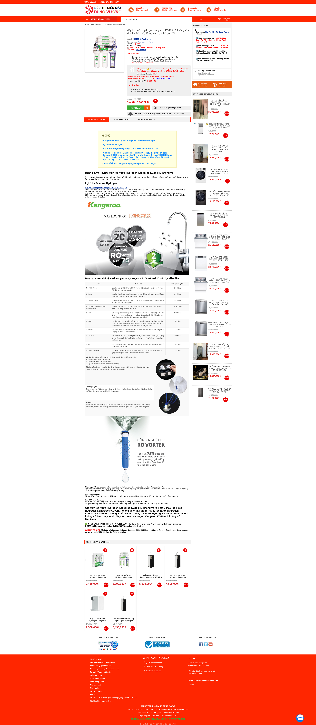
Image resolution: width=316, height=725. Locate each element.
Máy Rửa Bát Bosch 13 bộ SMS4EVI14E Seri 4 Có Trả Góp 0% (219, 324)
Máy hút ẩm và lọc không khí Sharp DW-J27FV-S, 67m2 (219, 215)
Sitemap (193, 685)
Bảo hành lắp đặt (220, 9)
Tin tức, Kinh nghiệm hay (100, 701)
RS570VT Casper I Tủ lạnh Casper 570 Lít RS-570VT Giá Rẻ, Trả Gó (219, 390)
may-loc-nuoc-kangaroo (116, 24)
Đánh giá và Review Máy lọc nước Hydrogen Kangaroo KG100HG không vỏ (129, 140)
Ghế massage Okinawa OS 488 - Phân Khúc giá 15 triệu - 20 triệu (219, 368)
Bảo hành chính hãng (169, 9)
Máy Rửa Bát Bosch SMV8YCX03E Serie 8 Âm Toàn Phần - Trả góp (219, 237)
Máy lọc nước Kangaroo (147, 42)
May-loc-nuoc (100, 24)
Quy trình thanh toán (154, 663)
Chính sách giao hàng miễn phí (170, 108)
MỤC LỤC (105, 135)
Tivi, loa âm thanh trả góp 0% (102, 662)
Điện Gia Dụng (96, 675)
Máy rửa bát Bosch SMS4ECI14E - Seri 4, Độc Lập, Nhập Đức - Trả (219, 302)
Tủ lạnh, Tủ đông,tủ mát (100, 672)
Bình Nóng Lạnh (97, 682)
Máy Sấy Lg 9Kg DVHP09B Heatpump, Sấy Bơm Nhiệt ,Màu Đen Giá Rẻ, (219, 193)
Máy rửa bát (95, 688)
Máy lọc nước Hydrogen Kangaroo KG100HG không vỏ (106, 188)
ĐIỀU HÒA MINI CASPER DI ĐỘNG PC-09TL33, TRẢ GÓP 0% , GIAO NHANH (219, 126)
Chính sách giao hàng (154, 667)
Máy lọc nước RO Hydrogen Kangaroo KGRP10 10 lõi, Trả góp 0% (124, 577)
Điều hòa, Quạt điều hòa (100, 666)
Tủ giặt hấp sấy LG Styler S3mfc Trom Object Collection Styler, (219, 148)
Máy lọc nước (141, 50)
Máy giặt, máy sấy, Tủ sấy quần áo (104, 669)
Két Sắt (93, 694)
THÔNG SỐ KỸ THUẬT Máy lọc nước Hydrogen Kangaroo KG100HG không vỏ (129, 163)
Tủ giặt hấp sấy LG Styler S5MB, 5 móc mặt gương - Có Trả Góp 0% (219, 346)
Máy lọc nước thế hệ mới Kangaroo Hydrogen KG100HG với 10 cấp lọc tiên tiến (130, 148)
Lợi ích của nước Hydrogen (112, 144)
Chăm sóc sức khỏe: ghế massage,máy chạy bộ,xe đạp (113, 698)
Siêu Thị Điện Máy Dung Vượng (217, 32)
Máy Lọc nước (96, 685)
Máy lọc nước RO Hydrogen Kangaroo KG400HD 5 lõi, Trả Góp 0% (97, 621)
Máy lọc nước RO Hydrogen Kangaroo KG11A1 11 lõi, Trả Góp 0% (177, 577)
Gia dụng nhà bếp (97, 678)
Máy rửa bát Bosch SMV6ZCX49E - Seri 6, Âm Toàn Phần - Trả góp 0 (219, 281)
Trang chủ (89, 24)
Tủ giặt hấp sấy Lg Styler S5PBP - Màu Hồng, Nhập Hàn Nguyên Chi (219, 103)
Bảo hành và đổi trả (153, 671)
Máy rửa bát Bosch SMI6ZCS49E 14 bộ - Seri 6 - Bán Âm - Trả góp (219, 259)
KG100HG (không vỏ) (142, 39)
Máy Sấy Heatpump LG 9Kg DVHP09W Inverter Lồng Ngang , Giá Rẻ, (220, 171)
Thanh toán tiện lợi (194, 9)
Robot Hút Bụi (96, 691)
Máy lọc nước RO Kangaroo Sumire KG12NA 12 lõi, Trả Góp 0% (151, 577)
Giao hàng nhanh (142, 9)
